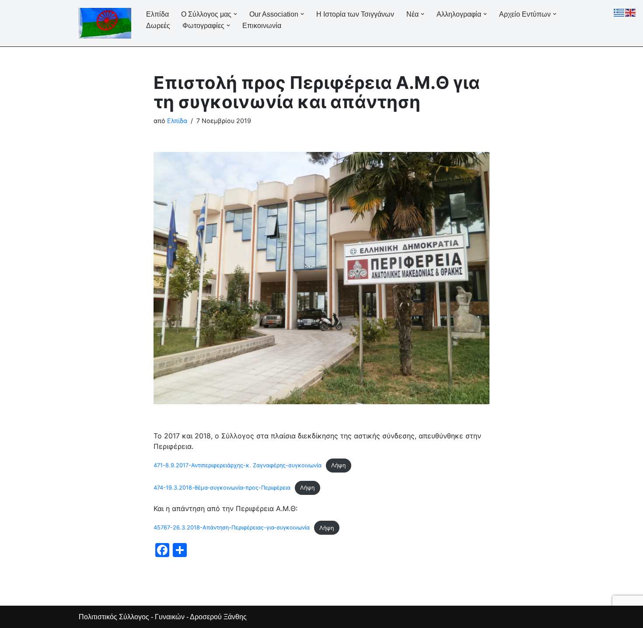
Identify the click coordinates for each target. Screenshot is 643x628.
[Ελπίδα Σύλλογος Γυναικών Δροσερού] (105, 23)
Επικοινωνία (261, 25)
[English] (630, 11)
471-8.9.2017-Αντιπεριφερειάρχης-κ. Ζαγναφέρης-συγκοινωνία (238, 465)
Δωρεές (158, 25)
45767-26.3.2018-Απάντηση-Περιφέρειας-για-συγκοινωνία (232, 528)
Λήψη (338, 465)
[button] (235, 14)
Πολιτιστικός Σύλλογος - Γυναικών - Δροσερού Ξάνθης (163, 617)
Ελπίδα (157, 14)
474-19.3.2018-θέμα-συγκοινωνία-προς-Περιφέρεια (222, 487)
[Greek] (619, 11)
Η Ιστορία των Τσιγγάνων (355, 14)
